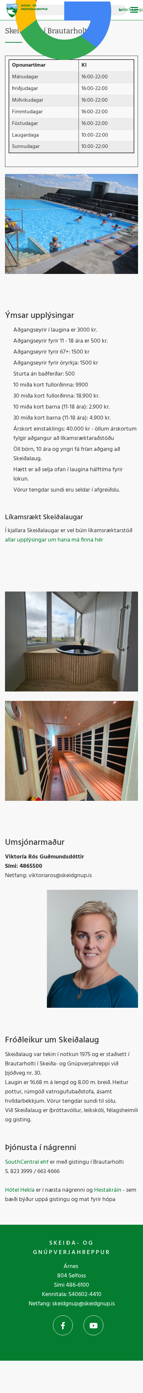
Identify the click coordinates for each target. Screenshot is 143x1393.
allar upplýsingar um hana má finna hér (54, 540)
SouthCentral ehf (27, 1162)
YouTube (93, 1325)
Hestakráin (107, 1190)
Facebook (63, 1325)
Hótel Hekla (20, 1190)
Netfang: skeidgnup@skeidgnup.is (72, 1304)
